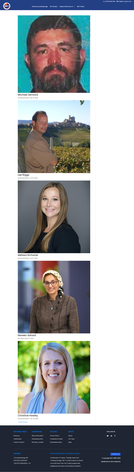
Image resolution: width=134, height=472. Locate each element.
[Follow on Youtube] (107, 435)
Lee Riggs (23, 175)
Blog (69, 442)
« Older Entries (22, 422)
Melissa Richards (28, 255)
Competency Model (56, 439)
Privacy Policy (54, 435)
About (70, 435)
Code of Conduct (18, 442)
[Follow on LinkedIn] (111, 435)
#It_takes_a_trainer (38, 442)
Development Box (37, 439)
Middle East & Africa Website (111, 461)
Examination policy (56, 442)
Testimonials (17, 439)
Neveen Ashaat (27, 335)
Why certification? (37, 435)
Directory (16, 435)
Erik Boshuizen (24, 98)
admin (22, 338)
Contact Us (115, 454)
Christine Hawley (28, 415)
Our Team (71, 439)
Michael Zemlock (28, 94)
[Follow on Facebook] (114, 435)
